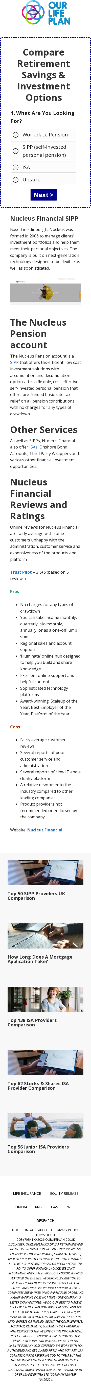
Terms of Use (46, 1235)
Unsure (31, 179)
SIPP (14, 362)
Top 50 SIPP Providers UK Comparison (36, 895)
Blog (15, 1230)
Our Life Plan (45, 12)
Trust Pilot (21, 572)
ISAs (33, 447)
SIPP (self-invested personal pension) (44, 150)
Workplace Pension (45, 134)
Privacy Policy (67, 1230)
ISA (26, 167)
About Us (45, 1230)
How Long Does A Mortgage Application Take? (40, 959)
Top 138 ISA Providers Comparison (32, 1022)
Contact (28, 1230)
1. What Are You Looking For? (43, 117)
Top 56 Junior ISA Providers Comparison (38, 1149)
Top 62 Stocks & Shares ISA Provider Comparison (38, 1085)
